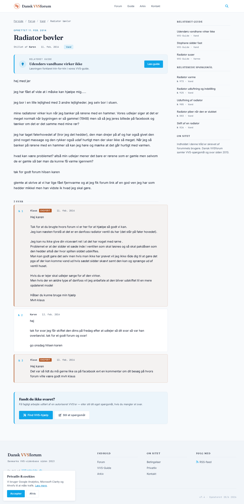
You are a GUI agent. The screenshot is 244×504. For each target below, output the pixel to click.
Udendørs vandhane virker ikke (55, 64)
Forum (118, 6)
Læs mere (41, 485)
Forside (18, 21)
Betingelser (154, 462)
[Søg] (226, 6)
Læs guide (154, 63)
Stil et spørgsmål (74, 415)
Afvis (33, 493)
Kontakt (155, 6)
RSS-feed (206, 462)
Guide (130, 6)
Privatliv (152, 467)
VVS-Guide (104, 467)
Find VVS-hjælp (38, 415)
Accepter (16, 493)
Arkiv (143, 6)
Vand (42, 21)
